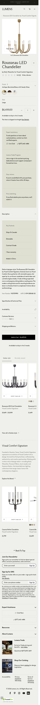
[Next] (34, 2)
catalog (26, 665)
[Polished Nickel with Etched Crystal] (15, 92)
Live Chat (12, 144)
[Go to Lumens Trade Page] (7, 647)
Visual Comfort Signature (25, 72)
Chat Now (20, 613)
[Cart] (30, 10)
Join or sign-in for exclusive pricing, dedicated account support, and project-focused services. (19, 161)
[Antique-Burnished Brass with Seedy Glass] (4, 92)
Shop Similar (15, 396)
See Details (25, 119)
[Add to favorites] (33, 63)
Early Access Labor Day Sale (20, 2)
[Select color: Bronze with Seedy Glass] (31, 401)
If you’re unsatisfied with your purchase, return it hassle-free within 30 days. (19, 179)
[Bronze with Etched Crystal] (9, 92)
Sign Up (31, 565)
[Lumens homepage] (7, 9)
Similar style (7, 358)
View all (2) (9, 49)
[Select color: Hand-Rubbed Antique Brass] (32, 525)
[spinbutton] (28, 110)
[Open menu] (34, 9)
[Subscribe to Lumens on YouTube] (23, 693)
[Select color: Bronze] (30, 525)
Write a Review (26, 75)
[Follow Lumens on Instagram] (19, 693)
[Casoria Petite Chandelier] (15, 500)
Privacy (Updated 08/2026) (18, 678)
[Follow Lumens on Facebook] (10, 693)
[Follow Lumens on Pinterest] (14, 693)
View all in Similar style (9, 433)
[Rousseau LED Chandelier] (19, 36)
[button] (9, 75)
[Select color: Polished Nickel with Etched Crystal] (33, 401)
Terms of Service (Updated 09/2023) (31, 679)
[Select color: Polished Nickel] (34, 525)
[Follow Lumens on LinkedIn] (28, 693)
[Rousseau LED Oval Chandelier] (14, 376)
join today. (24, 647)
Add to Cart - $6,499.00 (18, 337)
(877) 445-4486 (24, 144)
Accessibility (6, 677)
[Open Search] (24, 9)
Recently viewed (20, 358)
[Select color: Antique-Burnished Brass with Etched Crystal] (29, 401)
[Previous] (4, 2)
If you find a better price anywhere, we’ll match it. (19, 198)
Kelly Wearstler (9, 72)
